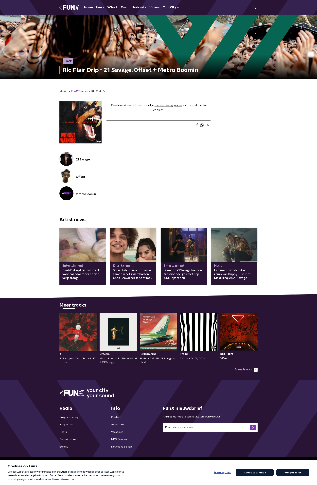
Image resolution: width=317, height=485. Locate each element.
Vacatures (117, 432)
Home (88, 7)
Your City (169, 7)
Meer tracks (243, 369)
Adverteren (118, 424)
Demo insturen (68, 439)
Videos (154, 7)
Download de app (121, 446)
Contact (116, 417)
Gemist (63, 446)
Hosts (63, 432)
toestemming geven (168, 105)
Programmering (68, 417)
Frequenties (66, 424)
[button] (254, 7)
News (100, 7)
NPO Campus (119, 439)
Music (125, 7)
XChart (112, 7)
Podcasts (139, 7)
